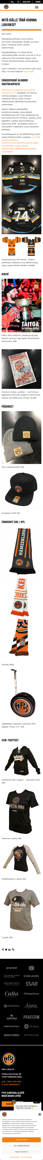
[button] (40, 1114)
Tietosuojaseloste (26, 1157)
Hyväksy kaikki (21, 1140)
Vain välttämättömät (22, 1146)
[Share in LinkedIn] (9, 949)
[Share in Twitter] (6, 949)
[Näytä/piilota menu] (36, 7)
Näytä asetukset (21, 1152)
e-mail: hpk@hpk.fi (11, 1084)
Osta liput (26, 2)
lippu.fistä (28, 71)
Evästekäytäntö (15, 1157)
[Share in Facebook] (3, 949)
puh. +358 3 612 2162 (11, 1081)
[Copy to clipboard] (13, 949)
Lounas (38, 2)
